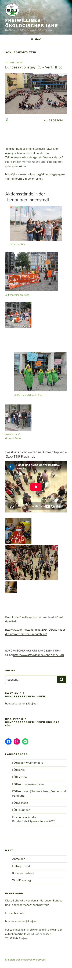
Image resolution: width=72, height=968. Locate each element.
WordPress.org (21, 880)
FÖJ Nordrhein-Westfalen (28, 784)
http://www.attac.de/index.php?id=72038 (38, 655)
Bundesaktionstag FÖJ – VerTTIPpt (33, 67)
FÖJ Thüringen (21, 810)
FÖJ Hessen (19, 777)
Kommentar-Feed (23, 873)
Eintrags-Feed (21, 866)
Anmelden (18, 859)
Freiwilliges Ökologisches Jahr (31, 23)
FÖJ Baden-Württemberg (27, 762)
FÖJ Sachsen (20, 802)
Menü (38, 39)
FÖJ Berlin (18, 770)
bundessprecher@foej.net (21, 703)
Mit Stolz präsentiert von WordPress (25, 959)
